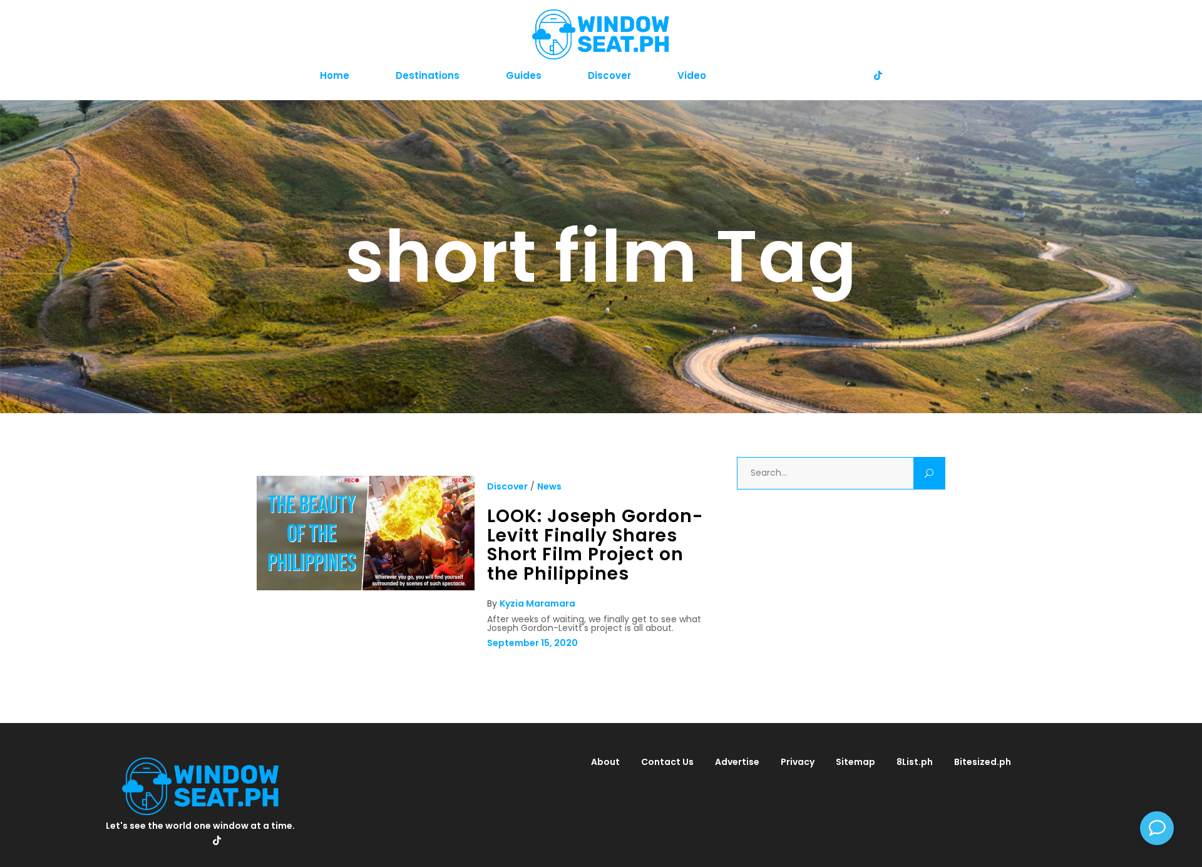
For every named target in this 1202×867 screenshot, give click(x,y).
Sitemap (855, 762)
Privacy (797, 762)
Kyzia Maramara (537, 603)
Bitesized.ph (982, 762)
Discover (507, 486)
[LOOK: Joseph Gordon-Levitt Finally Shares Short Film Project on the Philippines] (366, 587)
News (549, 486)
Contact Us (667, 762)
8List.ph (914, 762)
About (605, 762)
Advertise (737, 762)
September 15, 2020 (532, 643)
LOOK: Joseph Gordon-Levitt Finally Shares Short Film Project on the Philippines (595, 545)
